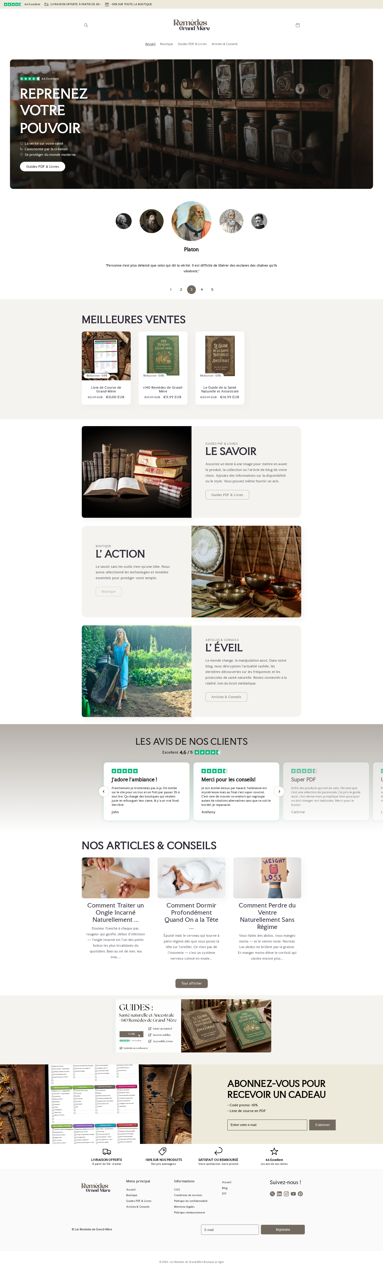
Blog (224, 1188)
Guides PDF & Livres (227, 495)
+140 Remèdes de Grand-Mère (163, 389)
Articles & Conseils (226, 697)
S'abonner (322, 1125)
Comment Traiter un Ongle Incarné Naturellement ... (115, 912)
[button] (86, 25)
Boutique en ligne (214, 1262)
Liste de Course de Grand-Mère (106, 389)
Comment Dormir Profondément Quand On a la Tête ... (191, 916)
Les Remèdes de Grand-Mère (186, 1262)
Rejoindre (283, 1229)
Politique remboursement (189, 1212)
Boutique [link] (109, 591)
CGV (177, 1189)
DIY (224, 1193)
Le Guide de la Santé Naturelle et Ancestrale (220, 389)
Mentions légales (184, 1206)
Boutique (131, 1195)
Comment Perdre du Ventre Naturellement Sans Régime (267, 916)
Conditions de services (188, 1195)
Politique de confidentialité (191, 1200)
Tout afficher (191, 984)
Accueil (130, 1189)
